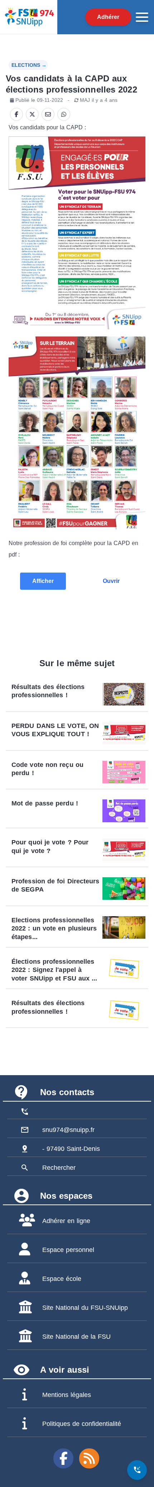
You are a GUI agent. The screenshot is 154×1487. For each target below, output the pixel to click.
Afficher (43, 581)
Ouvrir (111, 581)
